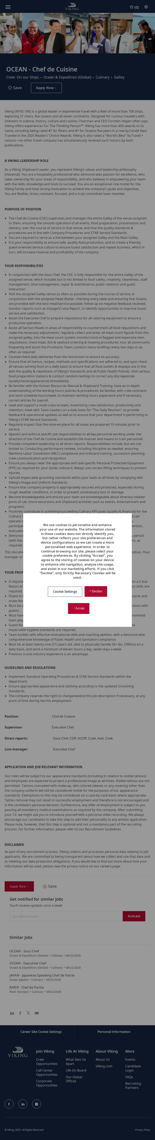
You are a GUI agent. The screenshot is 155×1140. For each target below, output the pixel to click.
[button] (65, 592)
